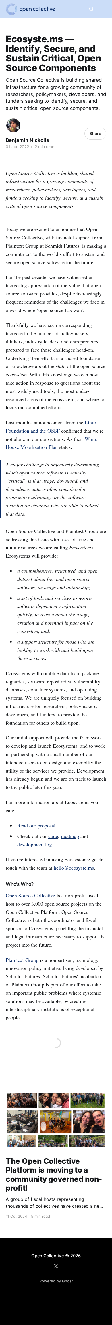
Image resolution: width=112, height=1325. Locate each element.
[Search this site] (91, 9)
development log (34, 844)
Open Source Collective (30, 895)
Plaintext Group (22, 959)
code (53, 836)
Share (95, 133)
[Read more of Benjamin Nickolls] (13, 125)
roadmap (70, 836)
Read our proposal (36, 825)
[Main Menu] (103, 9)
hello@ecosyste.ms (74, 867)
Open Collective (47, 1255)
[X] (56, 1266)
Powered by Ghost (56, 1281)
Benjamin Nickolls (27, 140)
